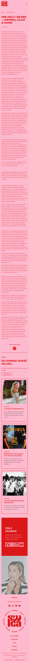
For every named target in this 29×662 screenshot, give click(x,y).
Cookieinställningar (19, 659)
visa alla (6, 374)
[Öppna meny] (27, 4)
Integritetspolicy (8, 659)
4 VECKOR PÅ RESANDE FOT (14, 409)
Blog (2, 12)
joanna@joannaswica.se (14, 601)
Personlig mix (11, 12)
